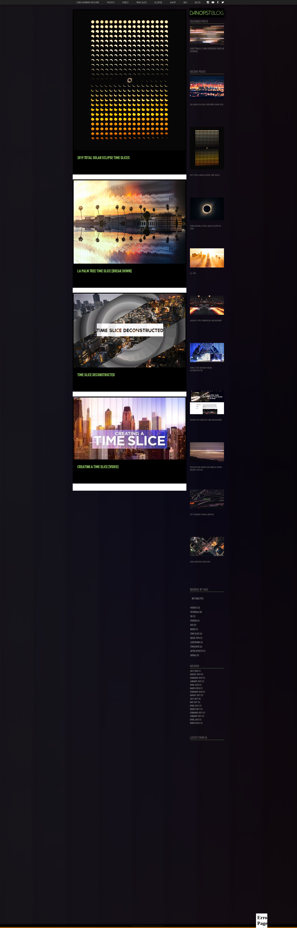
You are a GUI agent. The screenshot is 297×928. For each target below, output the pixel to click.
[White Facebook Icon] (217, 2)
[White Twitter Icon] (222, 2)
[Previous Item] (195, 35)
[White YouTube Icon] (212, 2)
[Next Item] (219, 35)
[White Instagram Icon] (207, 2)
